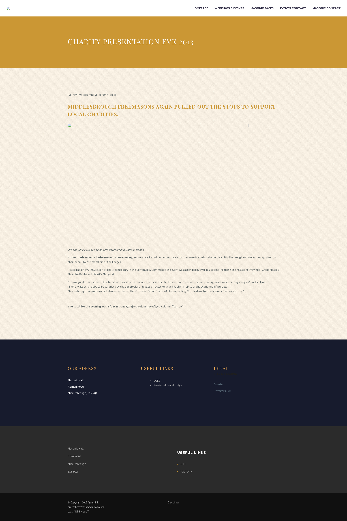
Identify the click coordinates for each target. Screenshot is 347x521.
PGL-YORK (186, 471)
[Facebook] (278, 502)
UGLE (156, 380)
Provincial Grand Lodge (167, 385)
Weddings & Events (229, 8)
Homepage (200, 8)
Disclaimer (173, 502)
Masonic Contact (326, 8)
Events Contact (293, 8)
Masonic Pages (262, 8)
